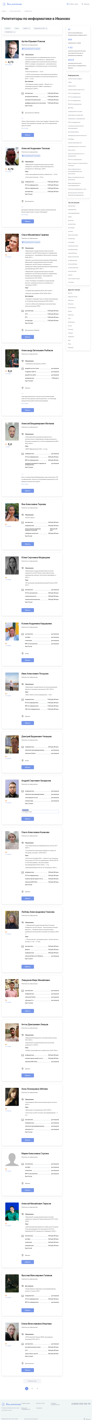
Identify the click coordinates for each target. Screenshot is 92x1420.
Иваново (86, 4)
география (71, 242)
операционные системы (75, 111)
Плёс (69, 318)
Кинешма (70, 304)
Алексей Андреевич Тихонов (35, 148)
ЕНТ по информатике (74, 100)
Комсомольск (72, 307)
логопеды (71, 282)
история (70, 231)
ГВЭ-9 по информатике (75, 159)
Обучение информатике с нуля (77, 189)
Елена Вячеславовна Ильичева (36, 1323)
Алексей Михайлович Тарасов (36, 1203)
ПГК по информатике (74, 122)
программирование (74, 213)
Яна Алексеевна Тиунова (33, 504)
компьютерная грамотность (76, 89)
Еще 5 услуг (28, 646)
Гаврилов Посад (72, 296)
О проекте (39, 1408)
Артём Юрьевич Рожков (33, 41)
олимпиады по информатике (76, 118)
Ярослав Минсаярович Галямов (36, 1275)
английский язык (73, 249)
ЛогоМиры (71, 139)
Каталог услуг (40, 1403)
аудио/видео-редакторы (75, 115)
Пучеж (70, 325)
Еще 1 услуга (29, 958)
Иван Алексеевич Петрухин (35, 673)
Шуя (69, 340)
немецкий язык (72, 253)
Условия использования (31, 1419)
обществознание (73, 235)
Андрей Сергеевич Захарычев (36, 780)
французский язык (73, 256)
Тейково (70, 333)
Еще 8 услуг (28, 536)
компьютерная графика (75, 78)
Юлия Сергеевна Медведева (35, 557)
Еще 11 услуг (29, 105)
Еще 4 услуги (29, 323)
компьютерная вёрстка (75, 142)
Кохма (70, 311)
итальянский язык (73, 267)
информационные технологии (77, 146)
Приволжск (71, 322)
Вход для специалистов (25, 1408)
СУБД (69, 82)
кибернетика (72, 86)
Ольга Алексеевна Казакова (35, 832)
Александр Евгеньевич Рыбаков (37, 350)
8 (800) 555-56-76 (81, 1404)
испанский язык (72, 264)
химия (70, 216)
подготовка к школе (74, 278)
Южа (69, 344)
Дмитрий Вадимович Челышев (36, 736)
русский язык (72, 224)
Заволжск (71, 300)
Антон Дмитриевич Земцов (34, 1024)
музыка (70, 275)
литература (71, 238)
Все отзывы (24, 128)
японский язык (72, 271)
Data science (71, 150)
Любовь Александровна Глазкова (37, 912)
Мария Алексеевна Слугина (35, 1153)
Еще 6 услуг (28, 884)
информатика (72, 209)
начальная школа (73, 246)
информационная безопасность (77, 135)
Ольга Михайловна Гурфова (35, 234)
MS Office (70, 108)
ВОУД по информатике (75, 104)
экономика (71, 227)
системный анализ (73, 132)
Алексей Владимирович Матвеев (37, 423)
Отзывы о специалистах (55, 1404)
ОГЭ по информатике (74, 97)
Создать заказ (73, 4)
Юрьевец (70, 347)
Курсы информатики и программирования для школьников (75, 171)
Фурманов (71, 336)
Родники (70, 329)
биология (70, 220)
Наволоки (71, 315)
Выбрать (27, 135)
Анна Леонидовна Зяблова (34, 1089)
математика (71, 206)
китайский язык (72, 260)
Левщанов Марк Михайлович (35, 980)
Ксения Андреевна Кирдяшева (36, 623)
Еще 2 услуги (29, 1356)
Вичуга (70, 293)
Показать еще (32, 1381)
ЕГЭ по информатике (74, 93)
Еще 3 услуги (29, 467)
